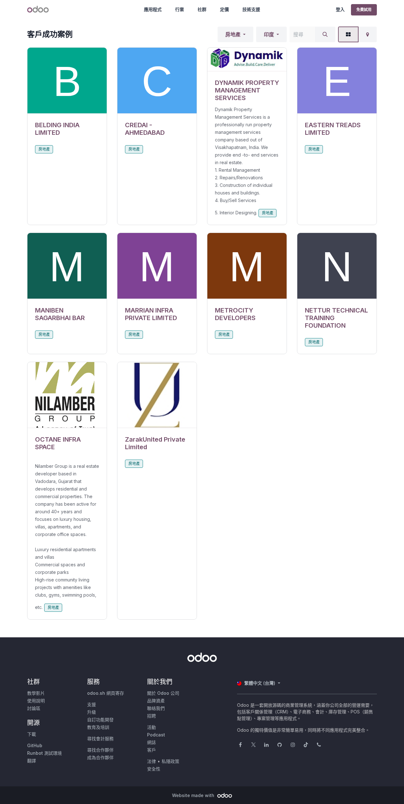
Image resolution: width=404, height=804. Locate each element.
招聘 (151, 715)
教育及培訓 (98, 727)
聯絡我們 (156, 708)
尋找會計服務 (100, 738)
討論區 (33, 708)
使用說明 (36, 700)
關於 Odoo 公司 (163, 693)
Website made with (194, 795)
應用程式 (153, 9)
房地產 (233, 34)
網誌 (151, 742)
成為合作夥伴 (100, 757)
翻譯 (31, 760)
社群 (202, 9)
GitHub (34, 745)
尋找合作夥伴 (100, 750)
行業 (179, 9)
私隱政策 (170, 761)
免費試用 (363, 9)
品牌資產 (156, 700)
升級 (91, 712)
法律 (151, 761)
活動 (151, 727)
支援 (91, 704)
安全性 (153, 768)
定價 (224, 9)
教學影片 (36, 693)
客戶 (151, 750)
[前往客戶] (67, 81)
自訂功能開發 (100, 719)
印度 (269, 34)
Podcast (156, 734)
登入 (340, 9)
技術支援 (251, 9)
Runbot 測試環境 (44, 753)
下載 (31, 734)
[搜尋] (325, 34)
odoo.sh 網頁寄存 (105, 693)
